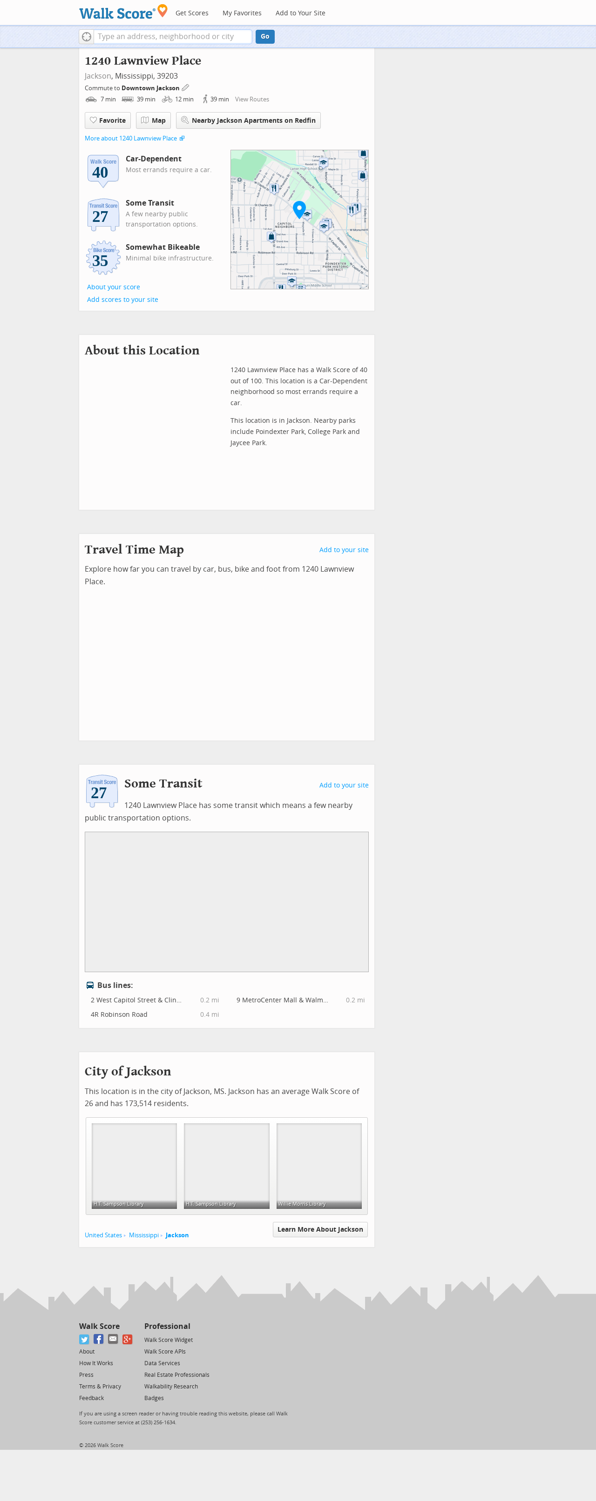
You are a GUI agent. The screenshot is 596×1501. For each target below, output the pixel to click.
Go (265, 36)
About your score (113, 287)
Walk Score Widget (168, 1340)
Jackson (98, 76)
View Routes (252, 99)
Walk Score (99, 1326)
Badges (154, 1398)
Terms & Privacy (100, 1386)
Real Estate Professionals (177, 1375)
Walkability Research (171, 1386)
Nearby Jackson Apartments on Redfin (254, 121)
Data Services (162, 1363)
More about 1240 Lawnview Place (131, 138)
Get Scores (192, 13)
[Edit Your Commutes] (185, 86)
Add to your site (344, 550)
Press (86, 1375)
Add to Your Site (300, 13)
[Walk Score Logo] (123, 11)
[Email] (113, 1339)
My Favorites (242, 13)
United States (103, 1235)
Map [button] (159, 121)
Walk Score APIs (165, 1351)
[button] (86, 36)
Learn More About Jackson (320, 1230)
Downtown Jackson (151, 88)
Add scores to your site (122, 300)
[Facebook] (99, 1339)
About (87, 1351)
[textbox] (173, 36)
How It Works (96, 1363)
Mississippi (144, 1235)
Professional (167, 1326)
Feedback (91, 1398)
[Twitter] (84, 1339)
